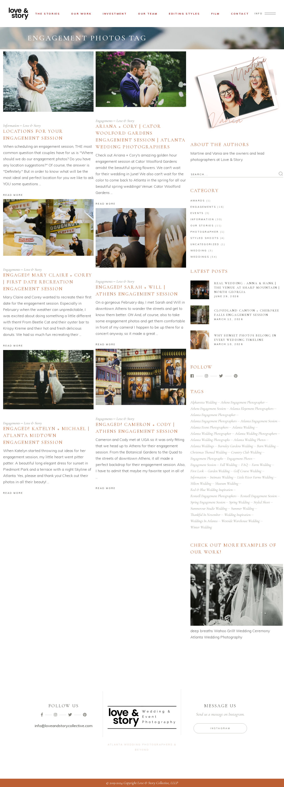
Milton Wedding (200, 483)
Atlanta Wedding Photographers (256, 433)
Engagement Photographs (206, 458)
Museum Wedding (226, 483)
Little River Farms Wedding (255, 477)
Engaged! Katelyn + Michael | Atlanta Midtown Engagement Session (46, 435)
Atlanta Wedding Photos (249, 439)
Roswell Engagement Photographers (213, 496)
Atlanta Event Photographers (209, 427)
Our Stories (202, 225)
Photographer (204, 231)
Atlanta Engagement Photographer (213, 414)
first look (197, 471)
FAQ (244, 464)
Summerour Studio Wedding (208, 508)
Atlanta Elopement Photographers (251, 408)
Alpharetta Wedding (203, 402)
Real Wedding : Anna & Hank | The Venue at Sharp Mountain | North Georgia (247, 287)
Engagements (104, 121)
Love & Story (32, 125)
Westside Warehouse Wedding (240, 521)
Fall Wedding (228, 464)
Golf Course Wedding (247, 471)
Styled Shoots (204, 238)
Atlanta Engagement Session (259, 421)
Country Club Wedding (246, 452)
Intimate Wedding (221, 477)
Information (11, 125)
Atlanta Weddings (202, 446)
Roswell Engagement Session (258, 496)
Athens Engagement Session (208, 408)
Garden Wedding (219, 471)
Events (197, 213)
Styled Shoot (262, 502)
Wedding (198, 250)
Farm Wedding (261, 464)
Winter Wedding (201, 527)
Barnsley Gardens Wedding (235, 446)
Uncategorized (205, 244)
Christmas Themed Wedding (208, 452)
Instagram (220, 728)
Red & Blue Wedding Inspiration (211, 489)
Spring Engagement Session (207, 502)
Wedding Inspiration (237, 514)
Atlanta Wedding (243, 427)
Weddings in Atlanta (203, 521)
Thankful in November (205, 514)
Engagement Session (203, 464)
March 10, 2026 (228, 344)
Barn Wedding (266, 446)
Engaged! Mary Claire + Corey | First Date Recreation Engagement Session (47, 282)
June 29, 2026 (226, 296)
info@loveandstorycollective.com (64, 725)
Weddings (199, 256)
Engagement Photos (239, 458)
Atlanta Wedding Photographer (210, 433)
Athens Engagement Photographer (243, 402)
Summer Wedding (242, 508)
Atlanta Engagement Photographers (213, 421)
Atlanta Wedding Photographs (210, 439)
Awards (197, 200)
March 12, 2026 (228, 319)
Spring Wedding (239, 502)
